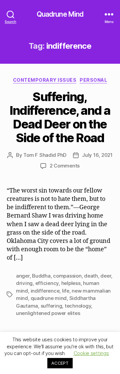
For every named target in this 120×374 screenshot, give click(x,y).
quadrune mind (49, 298)
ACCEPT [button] (59, 363)
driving (24, 283)
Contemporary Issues (45, 80)
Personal (93, 80)
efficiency (47, 283)
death (91, 276)
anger (23, 276)
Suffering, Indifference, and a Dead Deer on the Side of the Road (60, 117)
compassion (67, 276)
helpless (71, 283)
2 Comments (65, 165)
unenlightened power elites (48, 313)
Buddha (41, 276)
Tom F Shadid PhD (44, 155)
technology (78, 306)
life (65, 291)
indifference (45, 291)
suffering (51, 306)
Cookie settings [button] (91, 353)
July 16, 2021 (97, 155)
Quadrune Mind (60, 14)
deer (105, 276)
